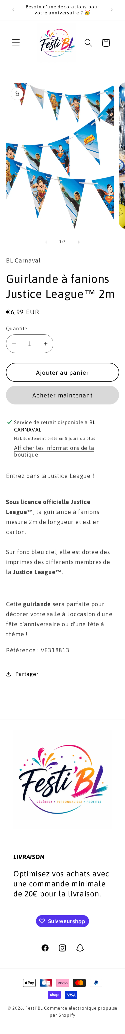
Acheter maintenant (62, 395)
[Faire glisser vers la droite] (78, 242)
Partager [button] (26, 674)
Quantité (16, 328)
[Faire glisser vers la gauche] (46, 242)
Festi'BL (34, 1008)
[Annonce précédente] (13, 10)
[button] (16, 43)
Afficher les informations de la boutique (54, 451)
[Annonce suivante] (111, 10)
